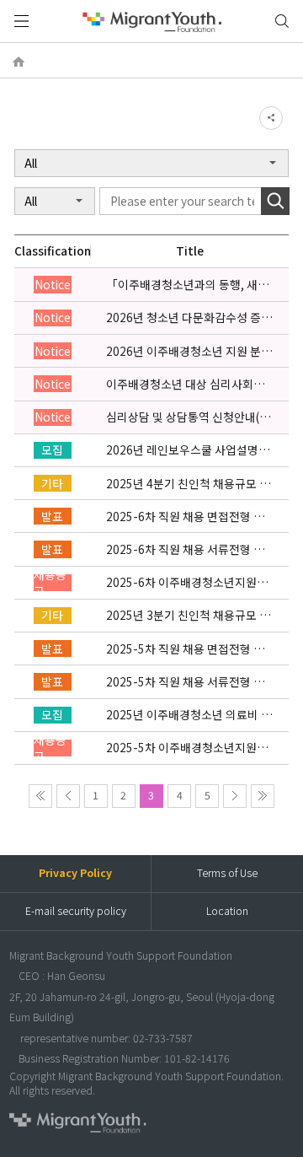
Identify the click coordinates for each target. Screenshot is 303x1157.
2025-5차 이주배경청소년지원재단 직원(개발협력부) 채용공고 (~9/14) (187, 748)
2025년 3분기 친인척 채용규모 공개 (188, 615)
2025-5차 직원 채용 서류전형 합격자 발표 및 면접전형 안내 (185, 682)
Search (275, 201)
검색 (282, 21)
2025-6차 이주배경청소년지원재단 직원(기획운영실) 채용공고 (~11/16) (187, 582)
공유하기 (271, 118)
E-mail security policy (75, 910)
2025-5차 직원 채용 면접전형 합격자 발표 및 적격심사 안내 (185, 649)
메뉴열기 (21, 21)
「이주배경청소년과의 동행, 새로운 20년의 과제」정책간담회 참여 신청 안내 (188, 285)
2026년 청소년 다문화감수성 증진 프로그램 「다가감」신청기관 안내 (189, 317)
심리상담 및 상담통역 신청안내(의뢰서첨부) (188, 417)
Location (227, 910)
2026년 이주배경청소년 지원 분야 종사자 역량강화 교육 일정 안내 (189, 351)
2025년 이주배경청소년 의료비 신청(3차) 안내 (189, 715)
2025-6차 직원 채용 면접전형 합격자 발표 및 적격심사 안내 (185, 517)
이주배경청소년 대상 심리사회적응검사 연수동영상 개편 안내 (185, 384)
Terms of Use (227, 872)
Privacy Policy (75, 872)
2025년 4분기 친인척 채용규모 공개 (188, 484)
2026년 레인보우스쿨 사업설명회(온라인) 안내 (187, 450)
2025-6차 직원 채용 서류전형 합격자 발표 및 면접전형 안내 (185, 549)
